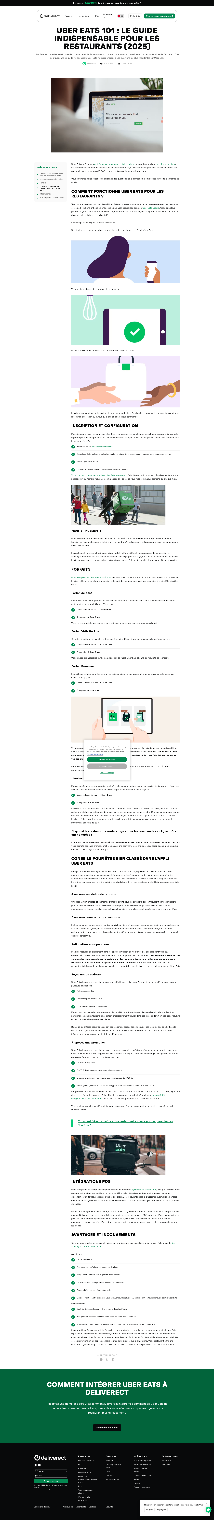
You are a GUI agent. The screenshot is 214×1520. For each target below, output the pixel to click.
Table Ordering (112, 1479)
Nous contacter (84, 1472)
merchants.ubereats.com (102, 446)
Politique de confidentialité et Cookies (79, 1507)
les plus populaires (166, 164)
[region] (107, 760)
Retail (136, 1479)
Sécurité (109, 1507)
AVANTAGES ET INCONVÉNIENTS (52, 197)
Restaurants (166, 1460)
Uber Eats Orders (150, 208)
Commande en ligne (142, 1475)
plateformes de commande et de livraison (114, 164)
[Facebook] (101, 1359)
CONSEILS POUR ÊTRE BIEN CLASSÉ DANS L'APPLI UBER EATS (50, 188)
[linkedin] (35, 1465)
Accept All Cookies (107, 759)
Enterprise (165, 1464)
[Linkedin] (112, 1359)
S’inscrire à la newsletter (84, 1498)
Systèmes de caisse (142, 1464)
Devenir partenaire (142, 1487)
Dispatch (110, 1475)
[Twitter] (107, 1359)
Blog (80, 1486)
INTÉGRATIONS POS (47, 194)
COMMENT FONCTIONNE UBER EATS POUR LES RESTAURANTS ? (51, 175)
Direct (108, 1471)
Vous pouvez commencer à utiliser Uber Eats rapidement (99, 475)
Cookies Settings (107, 773)
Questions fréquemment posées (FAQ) (87, 1479)
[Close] (206, 1503)
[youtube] (39, 1465)
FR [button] (122, 16)
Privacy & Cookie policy (95, 754)
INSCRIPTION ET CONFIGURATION (51, 179)
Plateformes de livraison (140, 1470)
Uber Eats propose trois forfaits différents (91, 577)
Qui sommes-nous (86, 1460)
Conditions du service (43, 1507)
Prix (79, 1464)
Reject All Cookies (107, 766)
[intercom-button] (209, 1510)
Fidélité (137, 1483)
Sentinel (109, 1460)
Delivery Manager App (113, 1466)
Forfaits (43, 183)
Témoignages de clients (85, 1491)
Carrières (82, 1468)
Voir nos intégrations (143, 1460)
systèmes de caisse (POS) (144, 1189)
